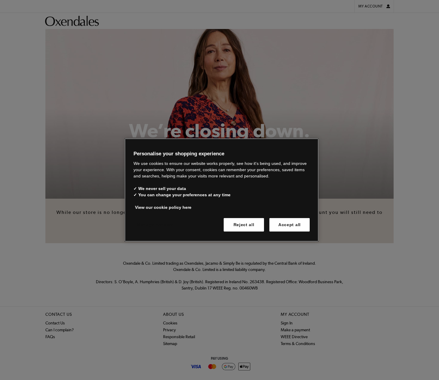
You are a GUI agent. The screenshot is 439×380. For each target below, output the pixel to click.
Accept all (289, 224)
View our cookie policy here (163, 207)
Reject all (244, 224)
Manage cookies (155, 224)
